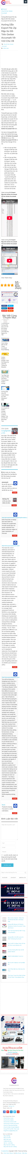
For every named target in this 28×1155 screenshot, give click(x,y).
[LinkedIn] (11, 1111)
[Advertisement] (9, 59)
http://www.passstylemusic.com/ (10, 545)
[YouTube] (18, 1111)
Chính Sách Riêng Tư (9, 1153)
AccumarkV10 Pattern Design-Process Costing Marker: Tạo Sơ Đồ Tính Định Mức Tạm (5, 414)
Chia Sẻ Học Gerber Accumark (11, 1123)
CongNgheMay (4, 1151)
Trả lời (14, 492)
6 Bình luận (6, 48)
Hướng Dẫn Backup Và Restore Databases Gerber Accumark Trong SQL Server (16, 926)
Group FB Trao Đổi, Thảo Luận (11, 1129)
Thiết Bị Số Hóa (7, 1141)
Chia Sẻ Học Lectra (8, 1118)
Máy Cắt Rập (6, 1135)
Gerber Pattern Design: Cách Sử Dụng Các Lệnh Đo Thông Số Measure (5, 362)
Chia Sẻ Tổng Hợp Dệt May (10, 1125)
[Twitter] (14, 1111)
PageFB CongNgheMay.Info (10, 1130)
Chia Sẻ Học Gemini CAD (9, 1121)
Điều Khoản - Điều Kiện (21, 1153)
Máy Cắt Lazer (7, 1139)
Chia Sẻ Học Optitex (8, 1120)
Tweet (11, 305)
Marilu (3, 804)
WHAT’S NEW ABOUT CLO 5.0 (15, 956)
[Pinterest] (7, 1111)
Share (5, 305)
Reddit (11, 310)
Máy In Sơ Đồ (6, 1137)
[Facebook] (4, 1111)
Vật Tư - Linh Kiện (8, 1143)
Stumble (4, 310)
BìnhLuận (23, 877)
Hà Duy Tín (11, 1106)
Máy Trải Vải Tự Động (9, 1144)
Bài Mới (5, 877)
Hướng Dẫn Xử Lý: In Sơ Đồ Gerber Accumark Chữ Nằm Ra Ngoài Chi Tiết (5, 330)
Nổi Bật (14, 877)
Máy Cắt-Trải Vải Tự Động (10, 1146)
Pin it (11, 308)
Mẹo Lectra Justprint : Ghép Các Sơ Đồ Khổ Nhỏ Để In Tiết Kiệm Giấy (16, 919)
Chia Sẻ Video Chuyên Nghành (11, 1127)
